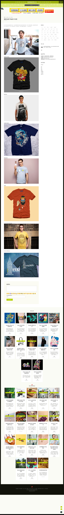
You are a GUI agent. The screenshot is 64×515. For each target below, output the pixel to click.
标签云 (42, 70)
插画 (47, 32)
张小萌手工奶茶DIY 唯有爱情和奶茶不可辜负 (10, 448)
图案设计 (8, 17)
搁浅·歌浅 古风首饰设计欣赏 (32, 424)
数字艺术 (57, 32)
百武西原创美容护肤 (43, 470)
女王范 (10, 431)
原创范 (32, 454)
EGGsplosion (6, 157)
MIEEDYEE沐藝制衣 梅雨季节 (9, 401)
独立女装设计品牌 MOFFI (43, 401)
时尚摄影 (52, 34)
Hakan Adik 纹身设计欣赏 (20, 326)
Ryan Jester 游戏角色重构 (43, 326)
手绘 (44, 32)
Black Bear (5, 94)
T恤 (6, 17)
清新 (44, 36)
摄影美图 (54, 32)
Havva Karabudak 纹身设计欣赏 (9, 349)
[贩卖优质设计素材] (2, 9)
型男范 (43, 431)
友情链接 (42, 71)
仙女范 (54, 431)
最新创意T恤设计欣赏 (10, 19)
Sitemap (42, 64)
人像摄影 (55, 27)
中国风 (47, 27)
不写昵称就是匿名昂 (9, 295)
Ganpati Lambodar (6, 56)
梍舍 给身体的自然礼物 (20, 471)
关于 (41, 66)
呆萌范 (21, 357)
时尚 (48, 34)
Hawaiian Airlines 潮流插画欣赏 (10, 326)
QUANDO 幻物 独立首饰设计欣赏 (32, 349)
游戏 (47, 36)
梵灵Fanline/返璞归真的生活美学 (21, 424)
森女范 (32, 431)
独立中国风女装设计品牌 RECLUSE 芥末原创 (54, 448)
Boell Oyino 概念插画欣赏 (37, 372)
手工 (42, 32)
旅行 (42, 34)
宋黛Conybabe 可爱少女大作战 (21, 401)
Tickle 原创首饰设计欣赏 (21, 447)
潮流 (9, 17)
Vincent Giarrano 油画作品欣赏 (54, 326)
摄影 (50, 32)
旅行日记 (45, 34)
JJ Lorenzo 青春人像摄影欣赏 (43, 349)
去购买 (10, 392)
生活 (4, 17)
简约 (56, 36)
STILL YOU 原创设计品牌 (32, 471)
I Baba (5, 185)
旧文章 (61, 509)
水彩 (42, 36)
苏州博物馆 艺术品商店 (43, 447)
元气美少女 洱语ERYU (54, 424)
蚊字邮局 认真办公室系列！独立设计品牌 (21, 350)
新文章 (61, 507)
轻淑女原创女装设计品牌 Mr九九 (10, 424)
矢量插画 (11, 17)
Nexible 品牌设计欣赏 (32, 326)
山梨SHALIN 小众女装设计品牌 (32, 447)
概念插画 (55, 34)
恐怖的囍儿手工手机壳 (43, 424)
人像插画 (51, 27)
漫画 (50, 36)
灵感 (53, 36)
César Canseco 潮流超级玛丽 (26, 372)
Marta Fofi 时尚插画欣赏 (54, 349)
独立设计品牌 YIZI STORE (54, 401)
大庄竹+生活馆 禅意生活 (32, 401)
